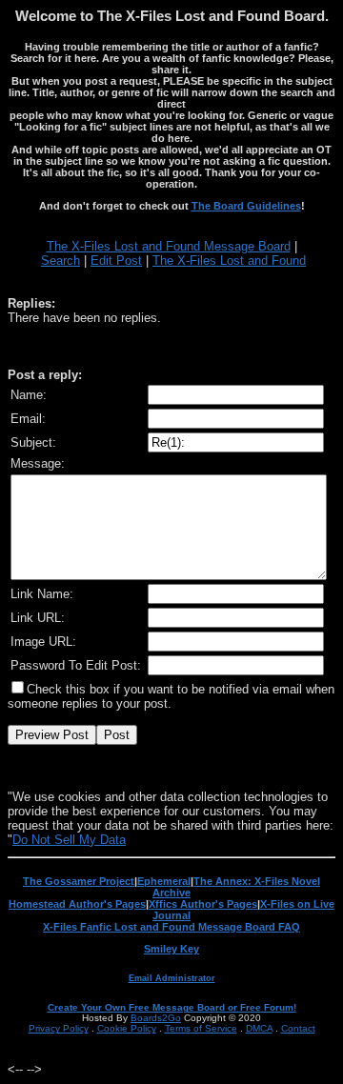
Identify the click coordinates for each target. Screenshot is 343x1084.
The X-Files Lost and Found (229, 260)
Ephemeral (164, 881)
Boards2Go (156, 1018)
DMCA (259, 1028)
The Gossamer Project (78, 881)
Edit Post (116, 260)
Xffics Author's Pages (203, 904)
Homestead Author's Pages (77, 904)
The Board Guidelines (246, 205)
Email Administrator (172, 978)
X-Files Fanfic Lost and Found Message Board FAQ (171, 927)
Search (60, 260)
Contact (298, 1028)
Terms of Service (201, 1028)
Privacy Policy (59, 1028)
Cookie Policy (126, 1028)
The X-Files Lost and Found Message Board (169, 246)
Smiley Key (171, 948)
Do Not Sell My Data (69, 840)
